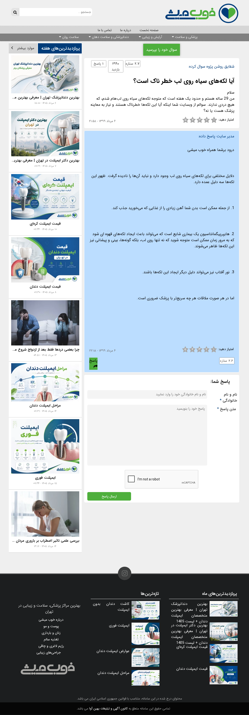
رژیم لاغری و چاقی (51, 646)
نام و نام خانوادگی (228, 397)
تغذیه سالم (51, 639)
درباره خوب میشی (51, 619)
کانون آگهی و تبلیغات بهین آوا (108, 708)
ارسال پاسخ (109, 496)
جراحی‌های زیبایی (48, 652)
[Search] (15, 12)
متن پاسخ (226, 409)
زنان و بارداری (51, 633)
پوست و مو (51, 626)
